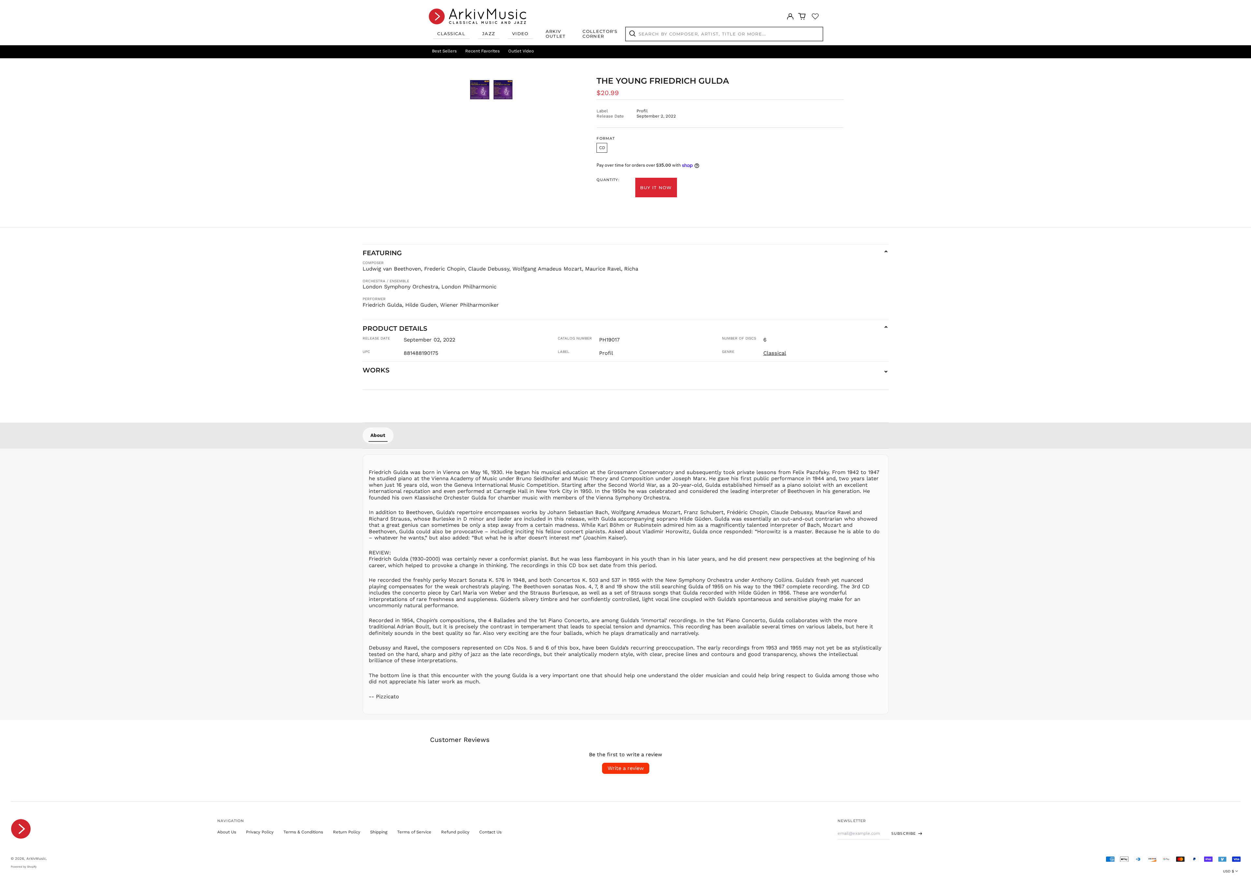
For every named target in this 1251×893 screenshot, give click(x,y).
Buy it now (656, 187)
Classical (451, 33)
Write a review (626, 768)
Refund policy (455, 832)
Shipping (378, 832)
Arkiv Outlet (556, 34)
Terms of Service (414, 832)
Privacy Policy (260, 832)
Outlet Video (521, 51)
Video (520, 33)
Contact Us (490, 832)
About (378, 435)
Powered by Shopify (23, 866)
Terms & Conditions (303, 832)
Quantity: (608, 180)
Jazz (488, 33)
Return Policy (346, 832)
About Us (226, 832)
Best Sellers (444, 51)
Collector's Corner (599, 34)
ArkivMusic (36, 858)
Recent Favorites (482, 51)
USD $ (1228, 871)
